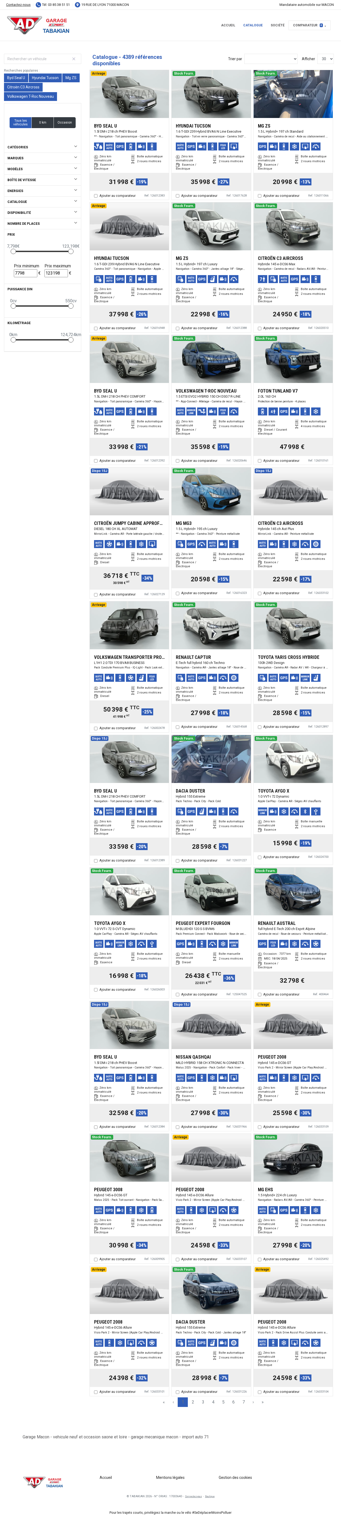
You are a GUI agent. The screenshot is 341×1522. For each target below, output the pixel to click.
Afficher (308, 59)
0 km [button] (42, 122)
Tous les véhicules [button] (20, 122)
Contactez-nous (18, 5)
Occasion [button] (65, 122)
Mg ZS (71, 78)
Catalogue (253, 25)
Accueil (228, 25)
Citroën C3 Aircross (23, 87)
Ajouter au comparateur (117, 196)
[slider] (13, 251)
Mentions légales (170, 1477)
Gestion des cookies (235, 1477)
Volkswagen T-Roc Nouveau (30, 96)
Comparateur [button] (307, 25)
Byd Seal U (16, 78)
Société (278, 25)
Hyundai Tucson (45, 78)
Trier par (235, 59)
